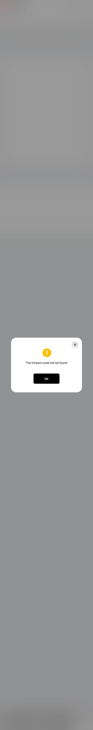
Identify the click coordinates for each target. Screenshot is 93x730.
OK (46, 379)
